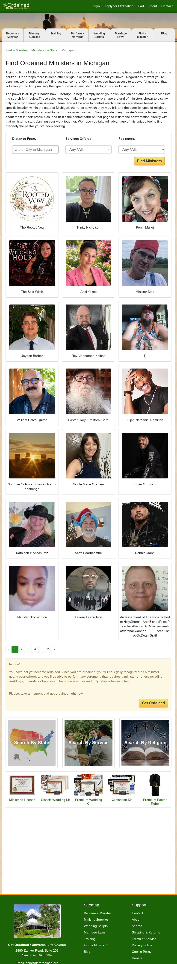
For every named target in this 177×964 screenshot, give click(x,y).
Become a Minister (12, 35)
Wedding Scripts (99, 35)
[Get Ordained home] (16, 5)
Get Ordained (153, 703)
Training (56, 33)
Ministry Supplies (34, 35)
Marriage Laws (121, 35)
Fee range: (126, 138)
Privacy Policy (142, 945)
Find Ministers (149, 161)
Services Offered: (79, 138)
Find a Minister (142, 35)
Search (137, 926)
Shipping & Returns (146, 932)
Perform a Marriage (77, 35)
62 (47, 649)
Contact (167, 6)
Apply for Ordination (118, 6)
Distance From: (24, 138)
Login (96, 6)
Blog (164, 33)
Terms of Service (144, 939)
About (152, 6)
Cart (141, 6)
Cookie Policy (141, 951)
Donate (137, 958)
